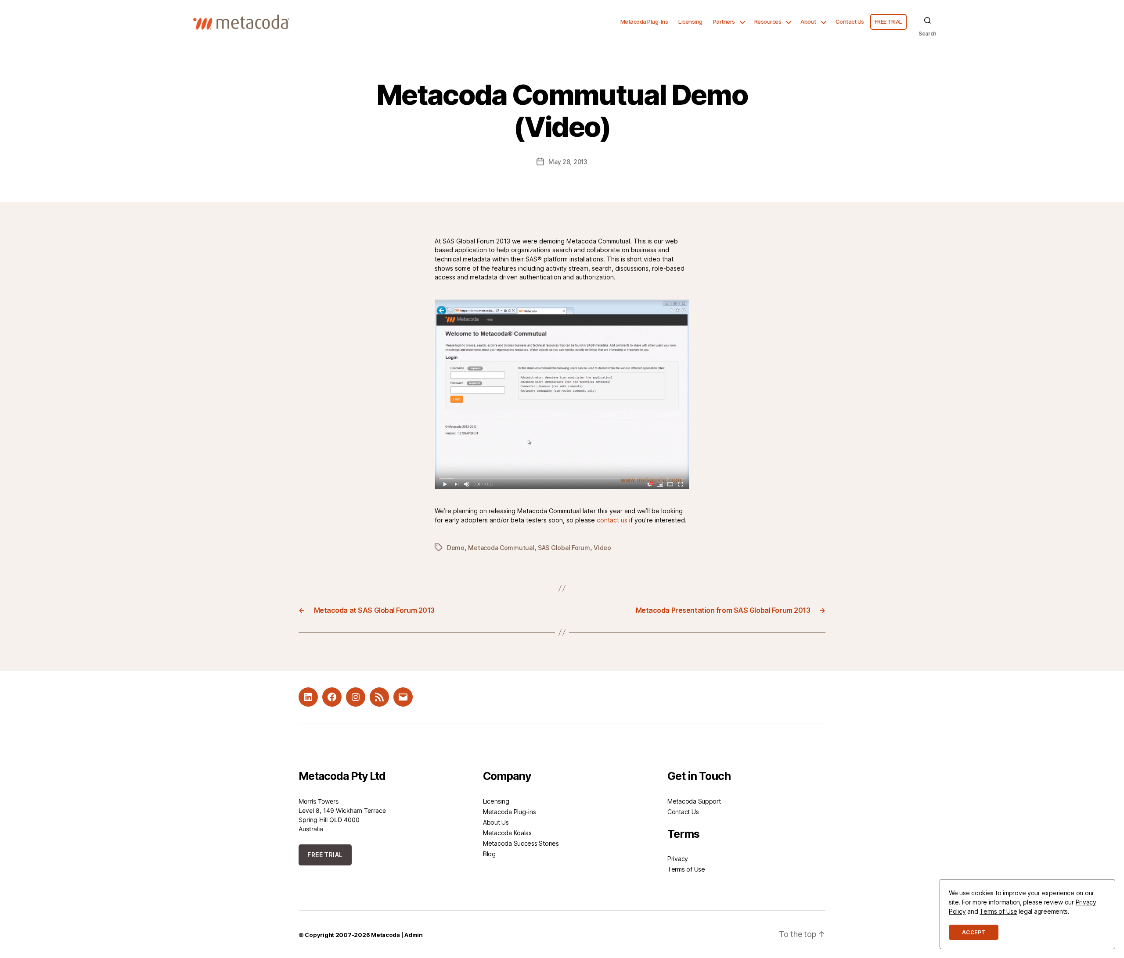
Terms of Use (686, 869)
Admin (413, 934)
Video (602, 547)
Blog (489, 854)
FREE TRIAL (888, 21)
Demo (456, 547)
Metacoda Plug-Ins (644, 21)
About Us (496, 822)
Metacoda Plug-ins (509, 811)
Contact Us (850, 21)
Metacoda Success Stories (521, 843)
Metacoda (385, 934)
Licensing (690, 21)
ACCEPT (973, 932)
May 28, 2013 (567, 161)
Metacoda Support (694, 801)
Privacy (677, 858)
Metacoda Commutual (501, 547)
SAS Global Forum (564, 547)
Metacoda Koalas (507, 832)
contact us (612, 520)
